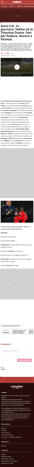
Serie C (12, 6)
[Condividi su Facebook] (5, 53)
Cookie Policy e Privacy (7, 459)
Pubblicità (4, 430)
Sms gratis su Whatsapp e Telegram (11, 437)
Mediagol (4, 6)
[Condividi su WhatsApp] (2, 53)
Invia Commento (24, 360)
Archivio (3, 454)
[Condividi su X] (8, 53)
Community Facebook (7, 435)
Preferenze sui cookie (7, 463)
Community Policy (6, 456)
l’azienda (3, 428)
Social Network (5, 433)
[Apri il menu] (2, 2)
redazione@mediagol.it (17, 405)
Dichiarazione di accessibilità (9, 461)
